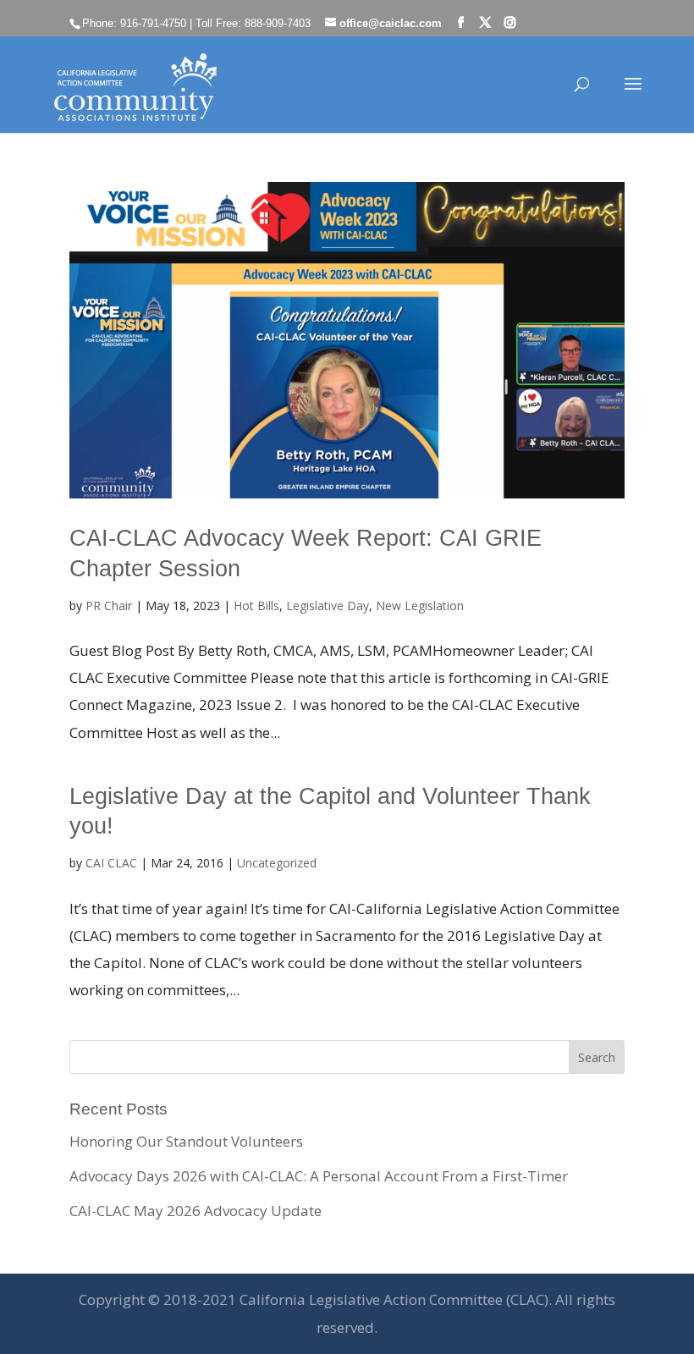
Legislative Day (327, 605)
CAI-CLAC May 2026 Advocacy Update (195, 1210)
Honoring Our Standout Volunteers (186, 1141)
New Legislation (420, 605)
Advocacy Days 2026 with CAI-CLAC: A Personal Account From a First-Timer (318, 1176)
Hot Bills (256, 605)
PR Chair (108, 605)
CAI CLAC (111, 863)
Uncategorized (277, 863)
